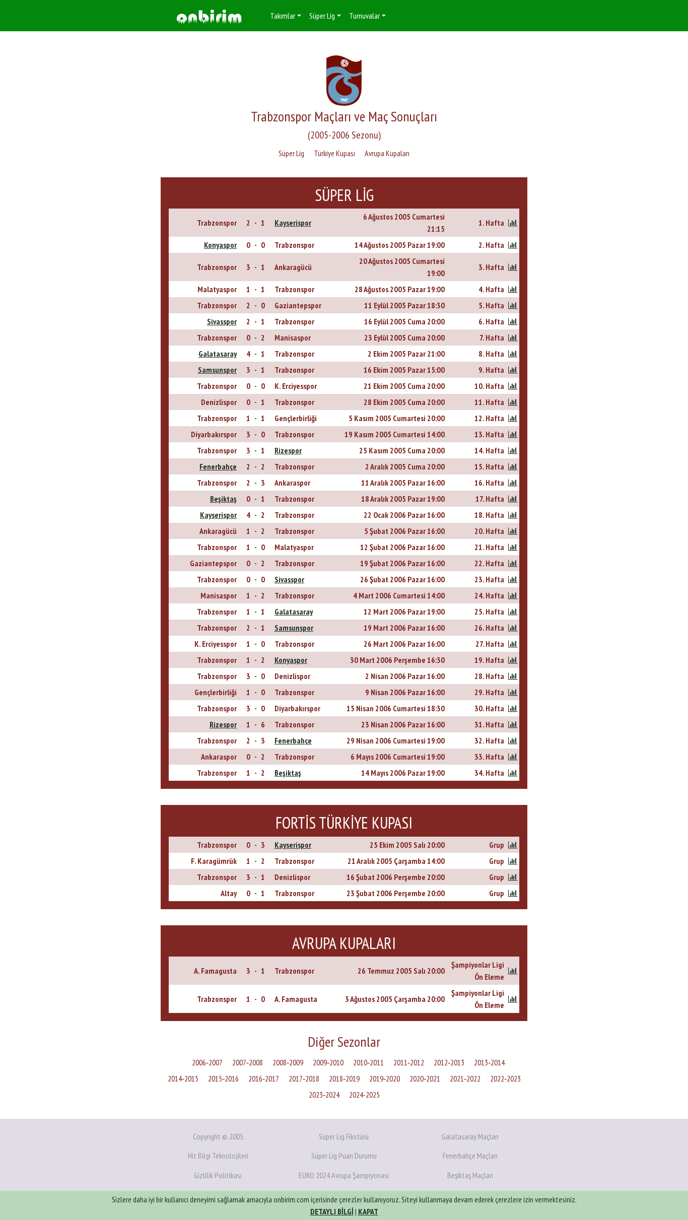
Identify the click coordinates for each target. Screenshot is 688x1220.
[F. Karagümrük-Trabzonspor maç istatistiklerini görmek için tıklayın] (512, 861)
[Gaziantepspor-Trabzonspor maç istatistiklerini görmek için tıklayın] (512, 563)
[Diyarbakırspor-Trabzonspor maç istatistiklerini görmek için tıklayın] (512, 434)
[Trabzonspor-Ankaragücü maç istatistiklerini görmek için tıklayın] (512, 267)
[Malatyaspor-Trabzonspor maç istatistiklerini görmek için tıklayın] (512, 289)
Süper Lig (291, 153)
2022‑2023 (505, 1078)
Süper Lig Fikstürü (344, 1136)
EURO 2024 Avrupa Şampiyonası (344, 1175)
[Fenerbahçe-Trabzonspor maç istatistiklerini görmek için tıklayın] (512, 466)
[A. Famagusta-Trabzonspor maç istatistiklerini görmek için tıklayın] (512, 971)
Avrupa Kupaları (387, 153)
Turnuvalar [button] (364, 16)
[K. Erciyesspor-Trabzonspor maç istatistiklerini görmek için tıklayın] (512, 644)
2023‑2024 (324, 1095)
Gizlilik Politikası (218, 1175)
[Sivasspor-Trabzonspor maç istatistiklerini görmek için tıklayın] (512, 321)
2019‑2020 (384, 1078)
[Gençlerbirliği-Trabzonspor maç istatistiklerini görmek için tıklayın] (512, 692)
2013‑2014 (489, 1062)
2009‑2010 (328, 1062)
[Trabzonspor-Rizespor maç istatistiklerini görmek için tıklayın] (512, 450)
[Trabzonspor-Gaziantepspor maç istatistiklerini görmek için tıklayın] (512, 305)
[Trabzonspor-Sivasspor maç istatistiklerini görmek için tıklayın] (512, 579)
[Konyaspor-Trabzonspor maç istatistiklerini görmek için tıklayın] (512, 245)
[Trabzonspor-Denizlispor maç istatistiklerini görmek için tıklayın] (512, 676)
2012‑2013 (449, 1062)
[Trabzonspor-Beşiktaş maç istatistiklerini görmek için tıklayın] (512, 773)
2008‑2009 (287, 1062)
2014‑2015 (183, 1078)
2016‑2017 (263, 1078)
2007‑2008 (247, 1062)
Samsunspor (217, 370)
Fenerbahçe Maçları (470, 1155)
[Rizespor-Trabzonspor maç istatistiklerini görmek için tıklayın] (512, 724)
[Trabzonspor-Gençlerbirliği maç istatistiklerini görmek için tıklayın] (512, 418)
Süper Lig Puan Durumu (344, 1155)
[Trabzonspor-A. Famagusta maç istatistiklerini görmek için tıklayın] (512, 999)
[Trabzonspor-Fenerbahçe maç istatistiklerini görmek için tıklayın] (512, 740)
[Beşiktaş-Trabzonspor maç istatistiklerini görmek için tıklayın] (512, 499)
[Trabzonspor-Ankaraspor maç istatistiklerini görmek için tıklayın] (512, 483)
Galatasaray (217, 354)
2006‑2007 (207, 1062)
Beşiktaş (223, 499)
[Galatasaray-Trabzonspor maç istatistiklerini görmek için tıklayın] (512, 354)
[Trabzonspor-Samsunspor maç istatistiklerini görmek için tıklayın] (512, 628)
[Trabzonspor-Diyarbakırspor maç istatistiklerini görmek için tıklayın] (512, 708)
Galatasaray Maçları (470, 1136)
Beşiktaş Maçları (470, 1175)
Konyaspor (220, 245)
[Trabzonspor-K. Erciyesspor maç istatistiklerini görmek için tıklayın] (512, 386)
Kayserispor (292, 223)
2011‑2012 (408, 1062)
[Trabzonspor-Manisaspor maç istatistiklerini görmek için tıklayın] (512, 337)
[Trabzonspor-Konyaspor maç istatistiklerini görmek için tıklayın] (512, 660)
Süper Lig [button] (322, 16)
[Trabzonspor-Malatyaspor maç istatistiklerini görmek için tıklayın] (512, 547)
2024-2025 (364, 1095)
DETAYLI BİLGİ (332, 1211)
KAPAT (368, 1211)
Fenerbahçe (218, 466)
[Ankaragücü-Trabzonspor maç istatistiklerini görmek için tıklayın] (512, 531)
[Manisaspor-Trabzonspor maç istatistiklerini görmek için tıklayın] (512, 595)
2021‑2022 (465, 1078)
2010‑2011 (368, 1062)
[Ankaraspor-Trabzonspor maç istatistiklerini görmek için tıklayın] (512, 757)
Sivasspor (222, 321)
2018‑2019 (344, 1078)
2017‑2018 (304, 1078)
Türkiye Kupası (334, 153)
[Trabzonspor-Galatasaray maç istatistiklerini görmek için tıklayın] (512, 611)
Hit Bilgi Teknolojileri (218, 1155)
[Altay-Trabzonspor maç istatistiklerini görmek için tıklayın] (512, 893)
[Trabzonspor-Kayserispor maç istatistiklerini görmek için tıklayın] (512, 223)
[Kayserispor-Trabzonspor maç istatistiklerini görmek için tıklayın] (512, 515)
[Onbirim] (209, 16)
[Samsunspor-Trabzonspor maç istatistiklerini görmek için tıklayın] (512, 370)
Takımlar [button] (282, 16)
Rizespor (288, 450)
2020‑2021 (424, 1078)
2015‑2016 (223, 1078)
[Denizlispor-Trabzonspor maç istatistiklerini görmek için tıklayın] (512, 402)
